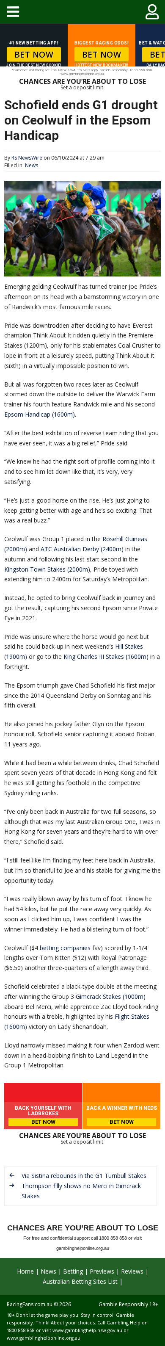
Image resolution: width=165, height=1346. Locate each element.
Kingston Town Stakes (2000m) (47, 569)
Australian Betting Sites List (80, 1281)
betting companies (65, 948)
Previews (102, 1271)
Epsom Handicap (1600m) (39, 414)
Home (25, 1271)
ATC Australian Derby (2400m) (82, 549)
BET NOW (34, 54)
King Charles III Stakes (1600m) (105, 656)
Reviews (132, 1271)
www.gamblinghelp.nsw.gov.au (87, 1330)
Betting (73, 1271)
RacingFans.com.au (29, 1304)
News (31, 165)
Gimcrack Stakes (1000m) (111, 996)
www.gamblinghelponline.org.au (43, 1338)
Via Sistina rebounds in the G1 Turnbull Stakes (84, 1176)
